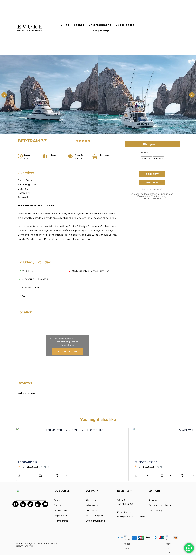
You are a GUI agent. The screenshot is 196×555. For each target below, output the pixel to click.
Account (153, 500)
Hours (144, 152)
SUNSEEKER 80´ (146, 462)
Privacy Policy (155, 510)
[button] (4, 95)
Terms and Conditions (160, 505)
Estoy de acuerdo (67, 351)
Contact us (91, 510)
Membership (99, 30)
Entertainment (100, 24)
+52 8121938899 (152, 198)
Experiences (125, 24)
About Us (91, 500)
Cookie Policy (67, 345)
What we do (92, 505)
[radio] (146, 159)
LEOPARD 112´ (28, 462)
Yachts (79, 24)
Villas (65, 24)
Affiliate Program (94, 515)
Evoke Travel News (95, 520)
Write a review (26, 393)
